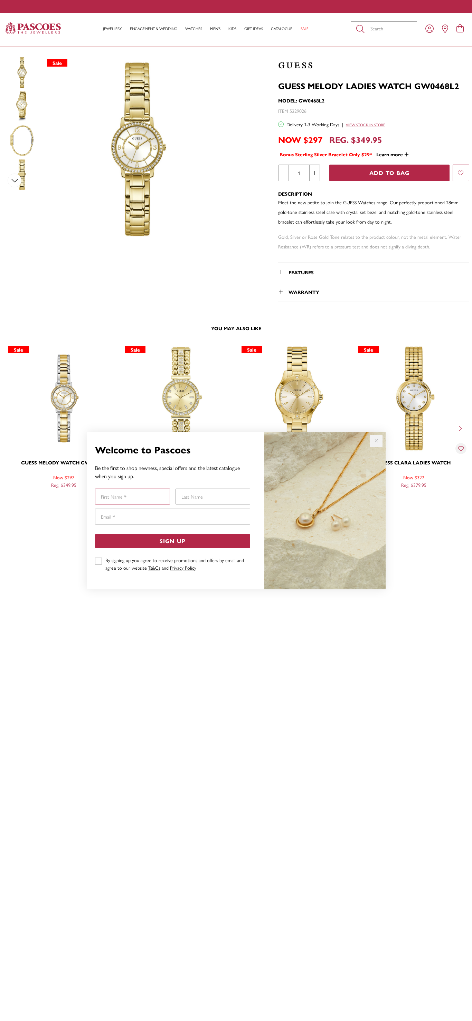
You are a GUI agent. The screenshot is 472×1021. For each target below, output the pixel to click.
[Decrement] (284, 173)
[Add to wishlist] (461, 173)
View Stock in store (365, 124)
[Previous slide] (14, 75)
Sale (305, 28)
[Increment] (314, 173)
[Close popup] (376, 441)
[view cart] (460, 28)
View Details (35, 499)
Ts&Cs (154, 567)
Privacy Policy (183, 567)
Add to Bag (389, 173)
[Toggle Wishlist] (460, 448)
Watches (193, 28)
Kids (232, 28)
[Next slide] (14, 180)
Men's (215, 28)
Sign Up (173, 541)
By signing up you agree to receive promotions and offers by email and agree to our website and (174, 564)
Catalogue (281, 28)
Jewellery (112, 28)
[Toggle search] (362, 28)
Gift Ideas (253, 28)
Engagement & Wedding (153, 28)
